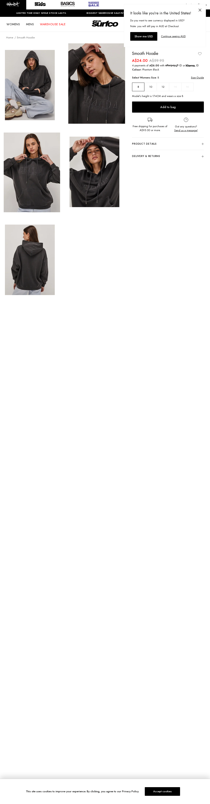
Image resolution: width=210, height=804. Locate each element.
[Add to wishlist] (200, 54)
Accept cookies (162, 791)
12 (163, 87)
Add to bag (168, 107)
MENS (30, 24)
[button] (13, 4)
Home (9, 37)
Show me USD (144, 36)
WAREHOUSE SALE (52, 24)
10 (150, 87)
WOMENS (13, 24)
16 (187, 87)
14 (175, 87)
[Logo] (105, 27)
